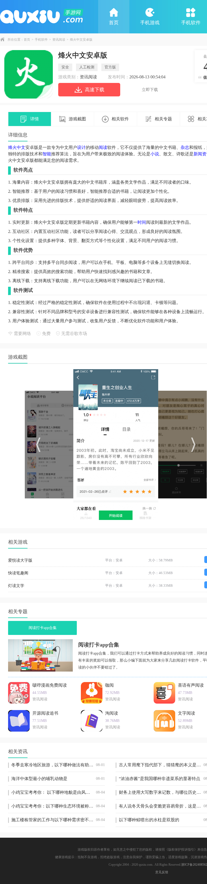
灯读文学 (16, 585)
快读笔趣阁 (18, 573)
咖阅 (109, 685)
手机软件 (41, 39)
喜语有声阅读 (191, 685)
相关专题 (163, 119)
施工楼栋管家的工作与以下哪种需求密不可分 (58, 819)
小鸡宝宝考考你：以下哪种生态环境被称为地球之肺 (58, 806)
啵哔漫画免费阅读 (49, 685)
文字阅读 (186, 713)
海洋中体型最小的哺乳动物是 (58, 778)
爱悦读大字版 (20, 560)
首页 (114, 22)
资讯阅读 (58, 39)
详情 (34, 119)
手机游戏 (150, 22)
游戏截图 (77, 119)
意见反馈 (161, 872)
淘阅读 (111, 713)
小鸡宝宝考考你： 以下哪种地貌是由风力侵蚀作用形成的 (58, 792)
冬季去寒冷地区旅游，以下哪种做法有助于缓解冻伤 (58, 765)
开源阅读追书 (45, 713)
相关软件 (120, 119)
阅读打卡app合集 (43, 628)
